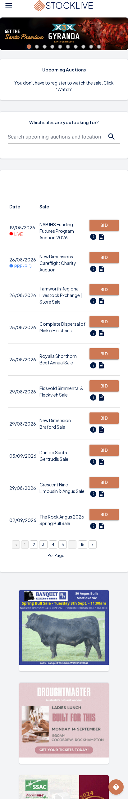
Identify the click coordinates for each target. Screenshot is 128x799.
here (31, 220)
